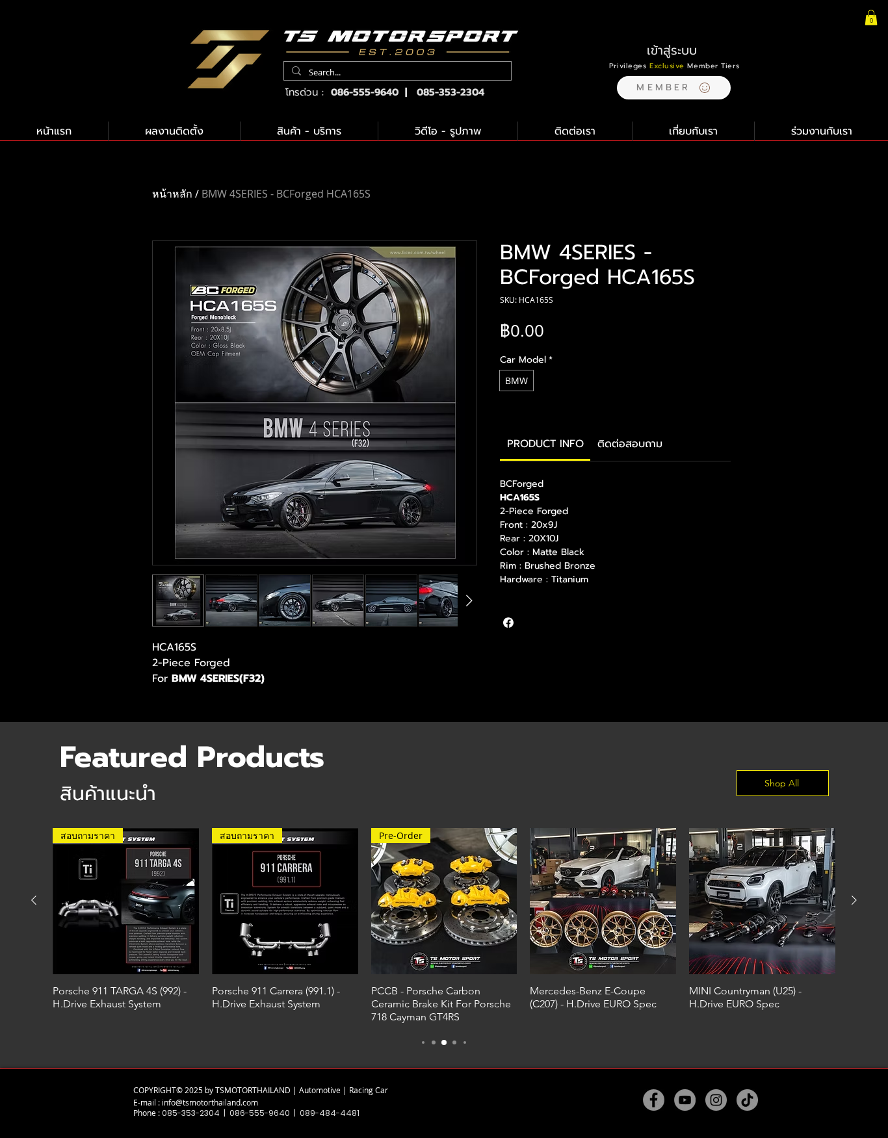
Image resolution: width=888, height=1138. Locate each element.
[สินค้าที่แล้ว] (34, 900)
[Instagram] (716, 1100)
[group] (444, 925)
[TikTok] (747, 1100)
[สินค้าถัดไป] (854, 900)
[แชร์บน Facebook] (508, 622)
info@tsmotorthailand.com (210, 1102)
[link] (545, 444)
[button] (674, 87)
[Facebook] (653, 1100)
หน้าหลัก (172, 194)
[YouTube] (685, 1100)
